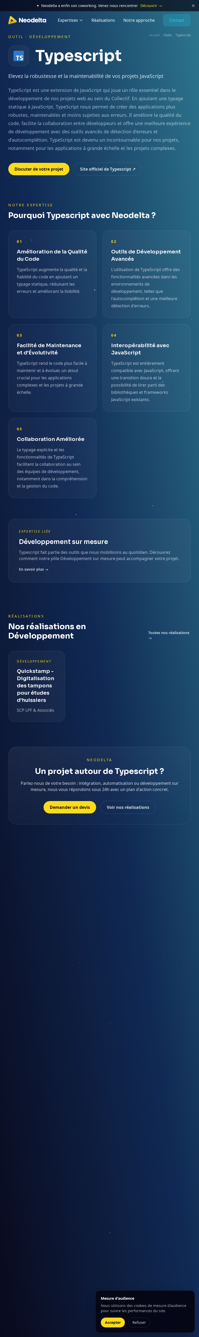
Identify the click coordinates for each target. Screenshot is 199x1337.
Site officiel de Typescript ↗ (108, 169)
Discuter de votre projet (39, 169)
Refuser (139, 1322)
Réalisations (103, 20)
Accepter (113, 1322)
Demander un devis (70, 807)
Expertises (68, 20)
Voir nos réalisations (128, 807)
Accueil (154, 35)
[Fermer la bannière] (193, 5)
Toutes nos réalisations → (168, 635)
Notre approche (139, 20)
